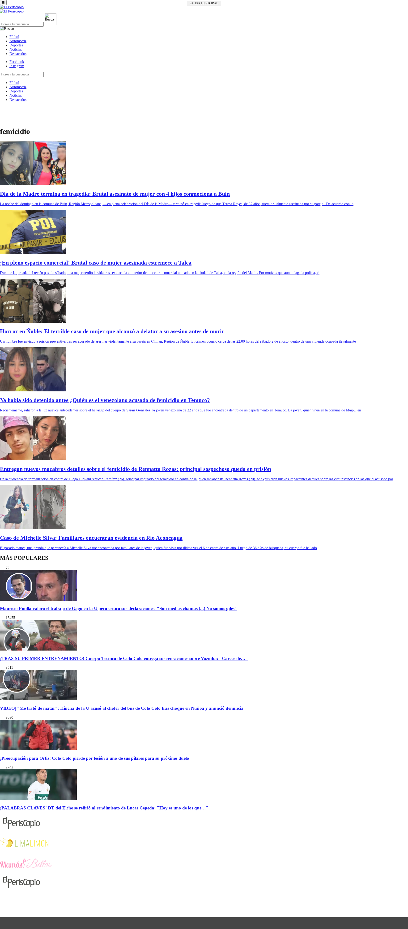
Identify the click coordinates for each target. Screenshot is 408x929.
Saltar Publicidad (204, 3)
